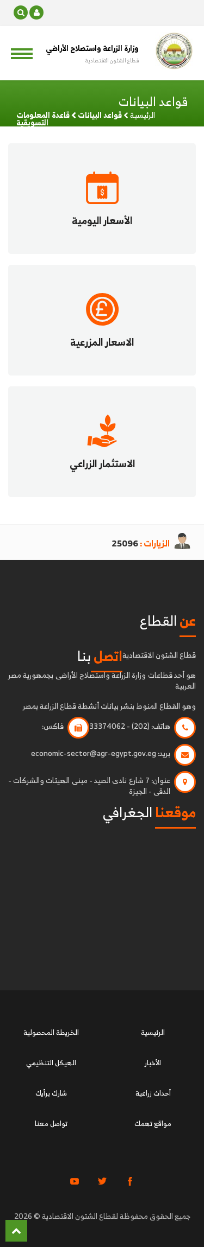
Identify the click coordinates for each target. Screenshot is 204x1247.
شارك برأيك (51, 1093)
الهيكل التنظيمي (51, 1063)
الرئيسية (142, 115)
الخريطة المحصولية (51, 1032)
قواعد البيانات (100, 115)
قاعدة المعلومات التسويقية (43, 118)
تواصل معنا (51, 1123)
